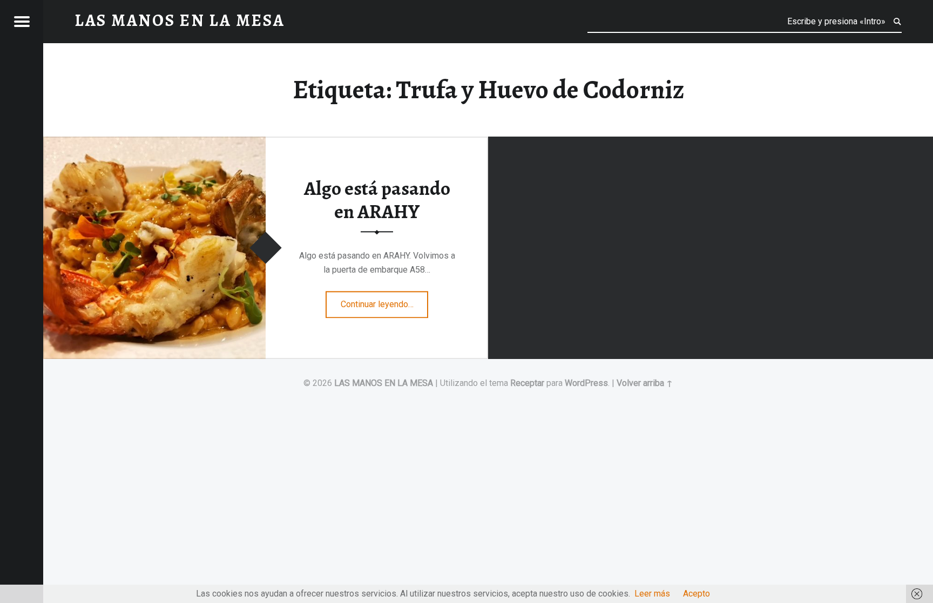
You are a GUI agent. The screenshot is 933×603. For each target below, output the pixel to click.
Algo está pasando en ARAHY (377, 200)
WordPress (586, 383)
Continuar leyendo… (385, 300)
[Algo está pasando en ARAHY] (154, 143)
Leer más (652, 593)
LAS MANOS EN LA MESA (383, 383)
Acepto (696, 593)
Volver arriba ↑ (645, 383)
